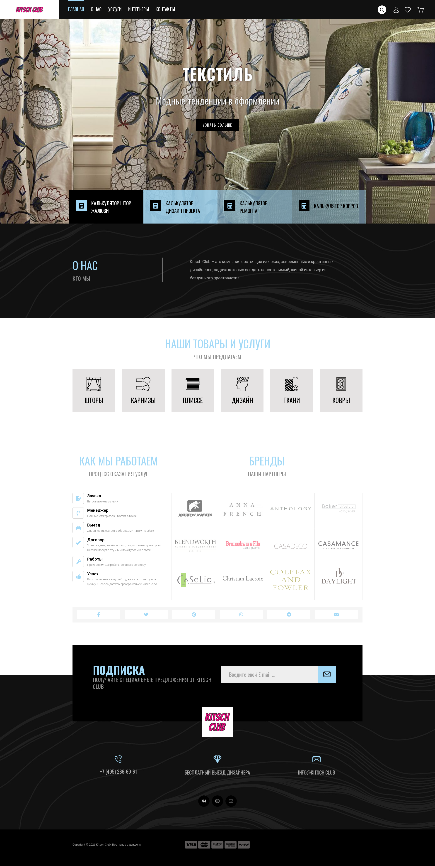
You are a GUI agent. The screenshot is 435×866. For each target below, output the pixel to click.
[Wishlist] (407, 9)
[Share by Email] (336, 614)
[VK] (204, 801)
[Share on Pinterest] (193, 614)
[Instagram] (217, 801)
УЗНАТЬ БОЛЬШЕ (217, 125)
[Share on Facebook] (98, 614)
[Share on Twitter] (146, 614)
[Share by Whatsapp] (241, 614)
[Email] (231, 801)
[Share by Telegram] (288, 614)
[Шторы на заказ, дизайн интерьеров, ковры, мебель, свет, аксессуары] (29, 9)
